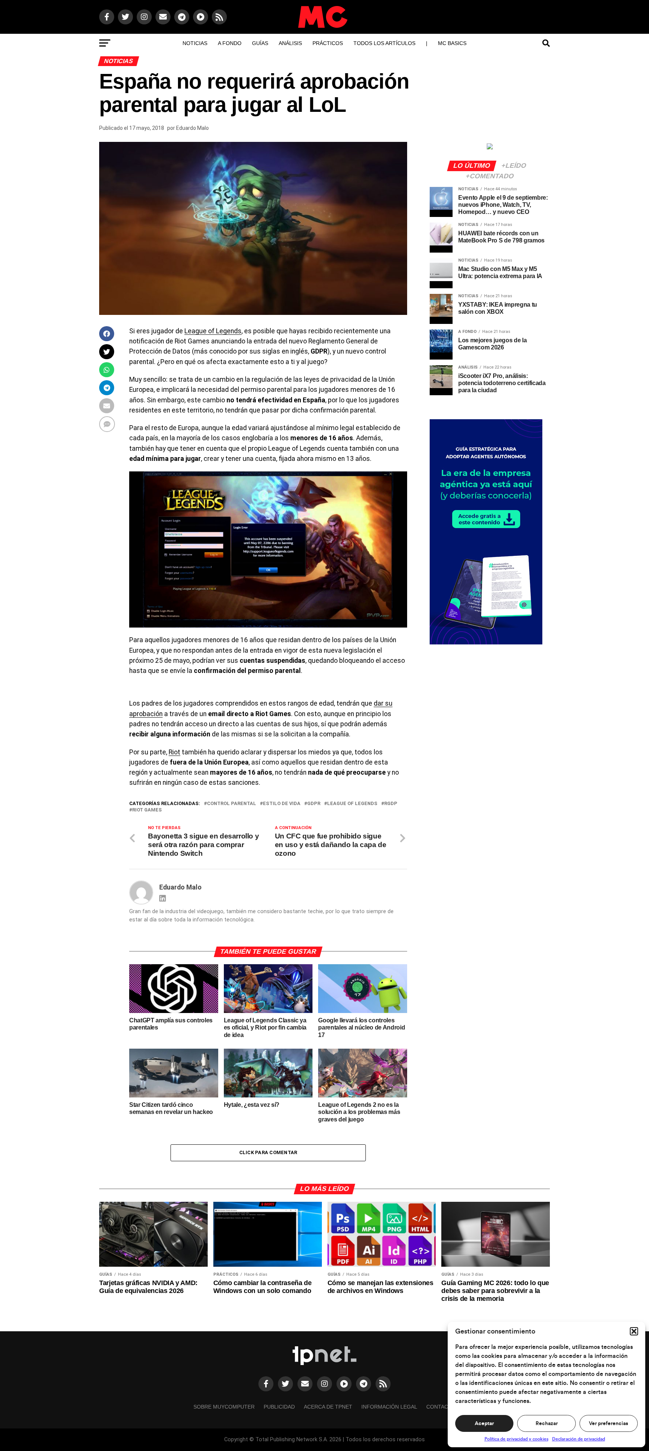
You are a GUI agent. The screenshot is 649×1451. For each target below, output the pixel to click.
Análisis (290, 43)
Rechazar (547, 1423)
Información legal (389, 1407)
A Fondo (229, 43)
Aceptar (484, 1423)
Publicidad (279, 1407)
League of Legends (212, 331)
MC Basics (452, 43)
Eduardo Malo (192, 128)
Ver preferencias (608, 1423)
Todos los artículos (384, 43)
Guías (260, 43)
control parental (231, 803)
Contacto (441, 1407)
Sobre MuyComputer (224, 1407)
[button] (634, 1331)
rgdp (390, 803)
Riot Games (147, 810)
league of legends (352, 803)
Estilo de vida (281, 803)
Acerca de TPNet (328, 1407)
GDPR (313, 803)
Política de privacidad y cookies (516, 1439)
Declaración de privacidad (578, 1439)
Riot (174, 752)
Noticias (195, 43)
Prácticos (327, 43)
